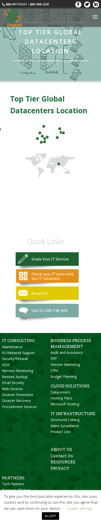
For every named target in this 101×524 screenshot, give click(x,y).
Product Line (60, 431)
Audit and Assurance (66, 352)
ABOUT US (61, 449)
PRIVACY (59, 468)
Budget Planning (63, 376)
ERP (53, 358)
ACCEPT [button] (50, 516)
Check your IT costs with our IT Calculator (53, 276)
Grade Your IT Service (50, 259)
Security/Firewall (15, 358)
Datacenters (60, 392)
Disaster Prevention (17, 394)
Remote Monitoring (17, 370)
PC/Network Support (18, 352)
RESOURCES (63, 462)
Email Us (40, 293)
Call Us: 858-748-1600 (50, 310)
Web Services (12, 388)
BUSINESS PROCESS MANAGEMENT (70, 343)
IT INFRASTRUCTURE (73, 413)
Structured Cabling (64, 419)
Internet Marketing (65, 364)
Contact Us (61, 456)
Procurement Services (19, 406)
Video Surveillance (64, 425)
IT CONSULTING (18, 340)
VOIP (6, 364)
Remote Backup (14, 376)
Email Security (13, 382)
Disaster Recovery (16, 400)
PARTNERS (13, 478)
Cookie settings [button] (79, 508)
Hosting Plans (61, 398)
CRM (54, 370)
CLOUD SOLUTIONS (69, 386)
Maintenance (12, 347)
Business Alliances (16, 490)
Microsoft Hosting (64, 404)
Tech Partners (13, 484)
